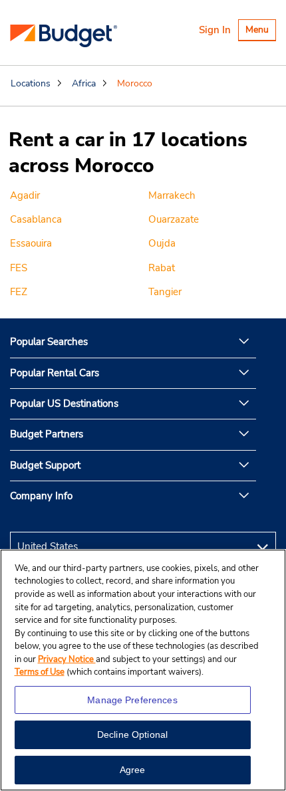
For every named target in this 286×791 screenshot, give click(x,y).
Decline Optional (132, 734)
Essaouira (31, 243)
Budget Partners (46, 434)
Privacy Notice (67, 659)
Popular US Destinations (64, 403)
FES (18, 268)
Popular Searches (49, 341)
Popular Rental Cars (54, 373)
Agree (133, 769)
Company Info (41, 496)
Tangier (165, 291)
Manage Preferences (132, 700)
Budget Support (45, 465)
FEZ (18, 291)
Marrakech (172, 195)
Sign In (215, 30)
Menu (260, 32)
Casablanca (36, 219)
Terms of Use (40, 672)
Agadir (25, 195)
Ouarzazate (173, 219)
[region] (143, 670)
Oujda (162, 243)
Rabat (161, 268)
